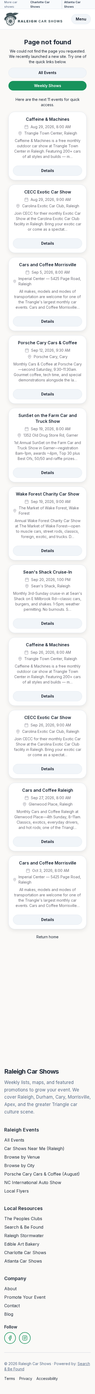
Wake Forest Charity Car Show (47, 494)
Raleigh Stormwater (24, 1235)
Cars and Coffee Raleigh (47, 790)
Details (47, 170)
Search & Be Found (23, 1227)
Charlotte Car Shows (40, 4)
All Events (47, 72)
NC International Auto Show (32, 1182)
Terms (9, 1378)
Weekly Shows (47, 85)
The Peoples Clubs (23, 1218)
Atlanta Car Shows (72, 4)
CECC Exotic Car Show (47, 192)
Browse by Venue (22, 1157)
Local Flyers (16, 1191)
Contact (12, 1305)
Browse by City (19, 1165)
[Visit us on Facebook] (10, 1338)
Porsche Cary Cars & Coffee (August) (42, 1174)
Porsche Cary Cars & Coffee (47, 342)
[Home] (33, 19)
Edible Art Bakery (21, 1244)
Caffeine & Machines (47, 119)
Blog (8, 1314)
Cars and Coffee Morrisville (47, 264)
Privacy (25, 1378)
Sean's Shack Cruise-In (47, 572)
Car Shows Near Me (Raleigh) (34, 1148)
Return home (47, 937)
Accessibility (47, 1378)
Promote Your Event (24, 1297)
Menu (81, 19)
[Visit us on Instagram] (25, 1338)
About (10, 1288)
